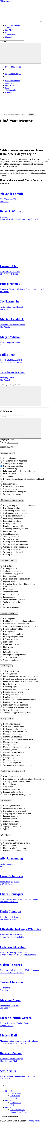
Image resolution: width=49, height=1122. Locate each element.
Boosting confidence (11, 806)
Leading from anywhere (13, 694)
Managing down (10, 750)
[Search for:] (15, 114)
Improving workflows (12, 521)
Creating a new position (13, 466)
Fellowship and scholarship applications (19, 471)
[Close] (20, 396)
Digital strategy (9, 581)
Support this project (13, 67)
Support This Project (18, 1112)
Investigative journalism (13, 637)
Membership (8, 642)
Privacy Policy (34, 1121)
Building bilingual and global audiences (19, 621)
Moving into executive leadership (17, 707)
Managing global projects (13, 752)
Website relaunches (11, 607)
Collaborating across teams (14, 511)
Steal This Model (17, 1110)
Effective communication (13, 726)
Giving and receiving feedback (15, 729)
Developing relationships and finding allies (20, 676)
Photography (8, 647)
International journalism (13, 634)
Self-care (6, 829)
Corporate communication (14, 516)
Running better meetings (13, 792)
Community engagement (13, 574)
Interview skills (9, 474)
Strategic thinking (10, 710)
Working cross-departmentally (15, 542)
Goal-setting (8, 787)
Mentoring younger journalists (15, 705)
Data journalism (9, 576)
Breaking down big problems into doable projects (23, 779)
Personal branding (10, 816)
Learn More (15, 1096)
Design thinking (9, 784)
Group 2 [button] (8, 1100)
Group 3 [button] (8, 1107)
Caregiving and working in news (16, 843)
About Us (9, 28)
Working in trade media (12, 554)
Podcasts (6, 649)
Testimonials (10, 35)
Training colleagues (11, 536)
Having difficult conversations (15, 731)
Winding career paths (12, 494)
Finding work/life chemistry (14, 848)
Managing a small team (12, 737)
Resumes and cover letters (14, 486)
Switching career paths (12, 489)
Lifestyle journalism (11, 639)
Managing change (10, 742)
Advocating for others (12, 671)
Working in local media (12, 549)
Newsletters (8, 589)
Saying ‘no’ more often (12, 826)
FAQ (7, 32)
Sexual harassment (10, 534)
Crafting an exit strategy (13, 463)
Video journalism (10, 657)
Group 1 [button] (8, 1091)
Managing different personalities (16, 747)
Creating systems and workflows (16, 781)
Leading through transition (14, 526)
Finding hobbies (9, 845)
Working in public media (13, 552)
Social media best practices (14, 599)
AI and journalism (10, 568)
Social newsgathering (12, 602)
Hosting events (9, 631)
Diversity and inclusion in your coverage (20, 679)
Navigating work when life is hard (17, 813)
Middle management (11, 760)
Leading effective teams (13, 692)
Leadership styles (10, 687)
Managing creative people (13, 744)
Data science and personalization (16, 579)
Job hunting (8, 476)
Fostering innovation (11, 684)
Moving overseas (10, 484)
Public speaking (9, 531)
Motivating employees (12, 763)
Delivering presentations (13, 518)
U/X (5, 605)
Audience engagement (12, 571)
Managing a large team (12, 734)
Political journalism (11, 652)
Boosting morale (10, 674)
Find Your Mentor (12, 25)
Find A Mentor (16, 1093)
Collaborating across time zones (16, 513)
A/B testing (7, 566)
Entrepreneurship (10, 468)
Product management (12, 594)
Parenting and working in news (16, 851)
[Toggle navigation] (41, 21)
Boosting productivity (12, 776)
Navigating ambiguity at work (15, 529)
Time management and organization (18, 794)
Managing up (8, 757)
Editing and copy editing (13, 629)
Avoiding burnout (10, 840)
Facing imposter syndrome (14, 808)
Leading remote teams (12, 523)
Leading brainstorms (11, 789)
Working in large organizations (15, 547)
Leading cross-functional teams (16, 689)
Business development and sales (16, 624)
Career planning (9, 458)
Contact (8, 37)
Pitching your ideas (11, 821)
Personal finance (10, 819)
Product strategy (9, 597)
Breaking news (9, 618)
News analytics (9, 586)
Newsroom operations (12, 644)
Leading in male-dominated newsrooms (19, 700)
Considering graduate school (15, 461)
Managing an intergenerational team (18, 739)
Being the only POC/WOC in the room (19, 505)
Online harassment (10, 592)
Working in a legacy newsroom (16, 544)
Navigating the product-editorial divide (19, 584)
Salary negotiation (10, 824)
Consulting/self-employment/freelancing (19, 626)
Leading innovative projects (14, 702)
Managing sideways (11, 755)
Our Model (9, 30)
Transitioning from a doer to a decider (18, 765)
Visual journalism (10, 660)
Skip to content (6, 1)
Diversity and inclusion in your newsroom (20, 681)
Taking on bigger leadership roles (17, 712)
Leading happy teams (12, 697)
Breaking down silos (11, 508)
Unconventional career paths (15, 491)
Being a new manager (12, 724)
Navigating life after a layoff (14, 811)
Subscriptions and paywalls (14, 655)
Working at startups (11, 539)
